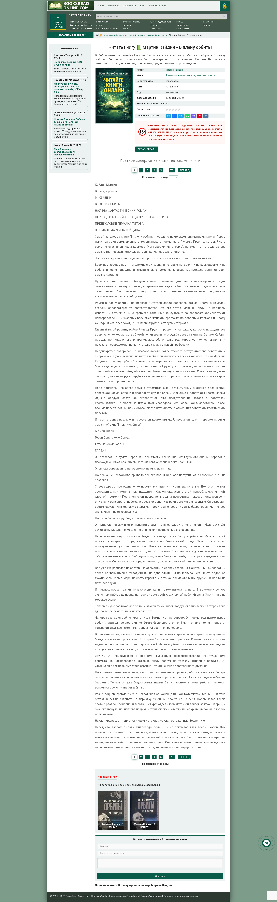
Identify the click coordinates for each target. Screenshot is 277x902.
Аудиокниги (129, 6)
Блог (142, 6)
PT (200, 116)
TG (168, 116)
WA (187, 116)
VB (193, 116)
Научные (127, 25)
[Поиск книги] (224, 16)
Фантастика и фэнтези (81, 25)
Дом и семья (156, 29)
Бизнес (179, 22)
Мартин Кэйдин (174, 69)
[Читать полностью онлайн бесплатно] (70, 6)
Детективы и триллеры (81, 29)
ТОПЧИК (100, 6)
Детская (154, 25)
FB (174, 116)
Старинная (208, 22)
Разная (206, 25)
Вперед (185, 170)
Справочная (182, 25)
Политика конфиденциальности (180, 896)
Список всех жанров (58, 24)
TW (180, 116)
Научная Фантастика (204, 75)
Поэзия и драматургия (107, 29)
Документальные (131, 22)
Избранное (113, 6)
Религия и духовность (160, 22)
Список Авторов (157, 6)
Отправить (160, 876)
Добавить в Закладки (72, 35)
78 (171, 170)
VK (206, 116)
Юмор (125, 29)
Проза (99, 25)
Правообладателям (151, 896)
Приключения (102, 22)
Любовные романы (78, 22)
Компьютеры (182, 29)
